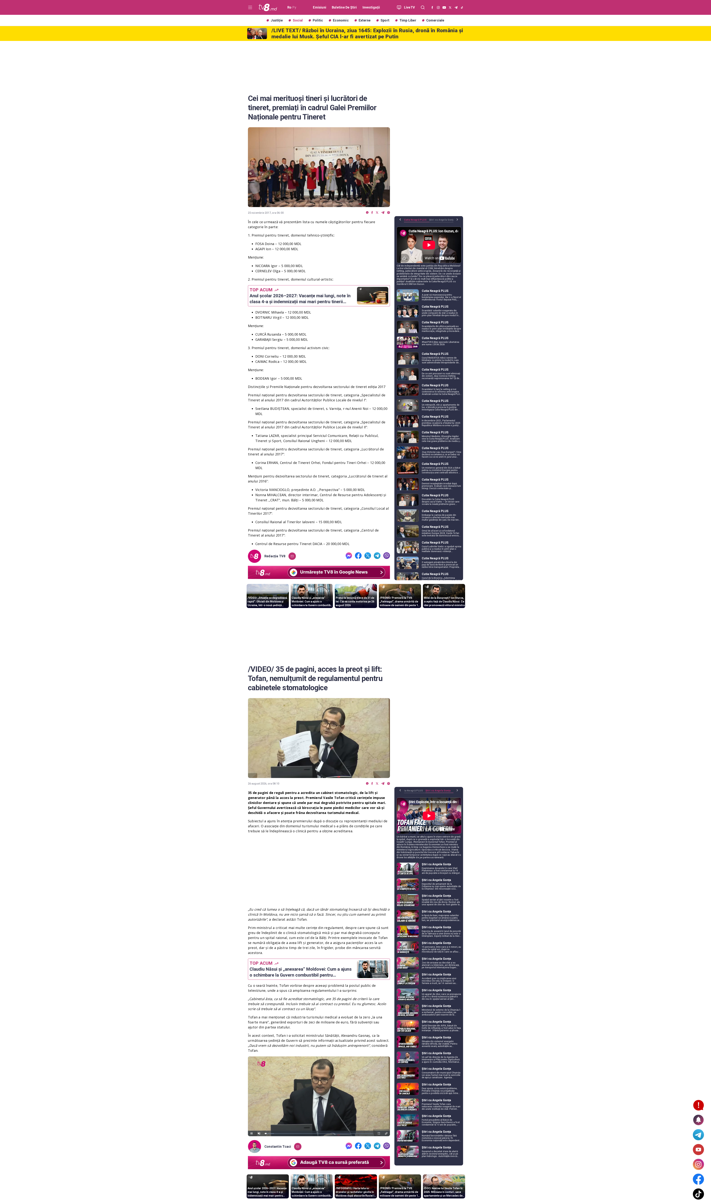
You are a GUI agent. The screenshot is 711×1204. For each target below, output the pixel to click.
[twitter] (377, 212)
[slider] (319, 1133)
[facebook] (372, 212)
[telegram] (382, 212)
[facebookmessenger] (367, 212)
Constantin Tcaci (277, 1146)
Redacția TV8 (275, 556)
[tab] (416, 221)
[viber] (388, 212)
